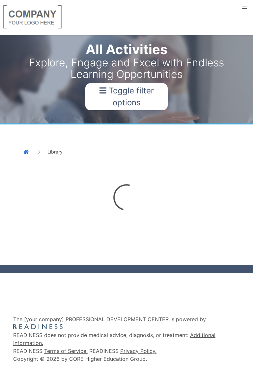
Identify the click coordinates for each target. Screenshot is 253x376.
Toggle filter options (130, 96)
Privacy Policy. (138, 351)
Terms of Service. (66, 351)
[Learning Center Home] (28, 152)
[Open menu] (244, 8)
